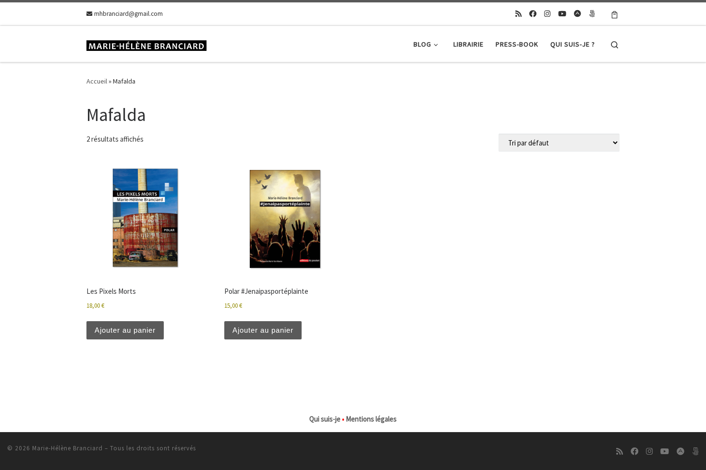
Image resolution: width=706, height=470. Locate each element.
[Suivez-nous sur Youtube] (562, 13)
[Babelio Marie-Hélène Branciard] (577, 13)
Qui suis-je (325, 418)
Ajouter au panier (125, 330)
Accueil (96, 81)
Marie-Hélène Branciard (67, 448)
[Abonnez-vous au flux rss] (518, 13)
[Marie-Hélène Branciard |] (146, 44)
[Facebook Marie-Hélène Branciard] (532, 13)
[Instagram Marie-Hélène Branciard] (547, 13)
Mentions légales (371, 418)
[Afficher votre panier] (614, 13)
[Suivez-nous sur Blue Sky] (592, 13)
